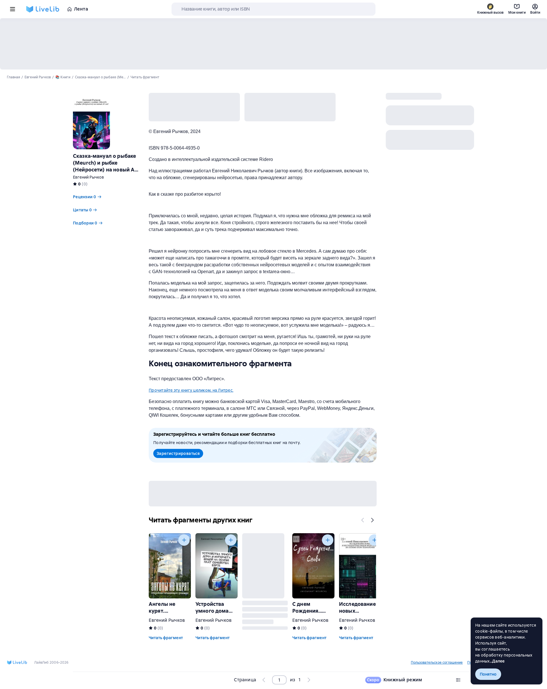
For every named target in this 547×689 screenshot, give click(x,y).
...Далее (497, 661)
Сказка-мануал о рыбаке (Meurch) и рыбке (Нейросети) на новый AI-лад (105, 166)
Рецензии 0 (84, 196)
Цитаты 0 (82, 209)
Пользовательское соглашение (437, 662)
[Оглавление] (458, 679)
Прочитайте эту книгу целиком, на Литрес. (191, 390)
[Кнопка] (363, 520)
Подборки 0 (85, 223)
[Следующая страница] (308, 679)
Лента (81, 9)
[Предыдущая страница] (264, 679)
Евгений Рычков (88, 177)
